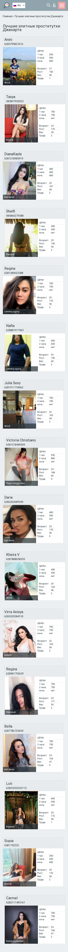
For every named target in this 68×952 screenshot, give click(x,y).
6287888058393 (15, 559)
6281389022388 (13, 273)
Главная (8, 16)
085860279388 (15, 215)
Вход (55, 4)
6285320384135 (13, 616)
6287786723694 (13, 730)
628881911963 (15, 330)
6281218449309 (15, 444)
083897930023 (15, 101)
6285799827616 (13, 44)
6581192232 (11, 845)
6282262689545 (13, 502)
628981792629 (15, 673)
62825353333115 (16, 788)
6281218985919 (13, 158)
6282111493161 (15, 902)
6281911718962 (13, 387)
